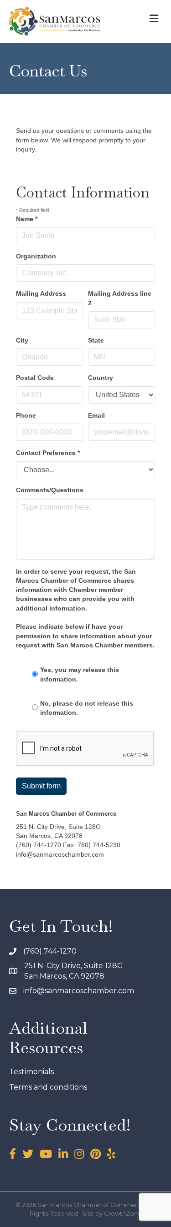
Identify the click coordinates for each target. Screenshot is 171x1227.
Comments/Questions (49, 490)
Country (100, 377)
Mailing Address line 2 (119, 298)
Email (96, 415)
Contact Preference (48, 452)
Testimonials (31, 1071)
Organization (36, 256)
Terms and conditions (48, 1087)
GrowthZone (123, 1213)
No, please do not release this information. (86, 708)
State (96, 340)
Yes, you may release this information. (79, 674)
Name (26, 218)
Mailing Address (41, 293)
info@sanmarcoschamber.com (60, 854)
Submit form (41, 786)
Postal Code (35, 377)
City (22, 340)
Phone (26, 415)
